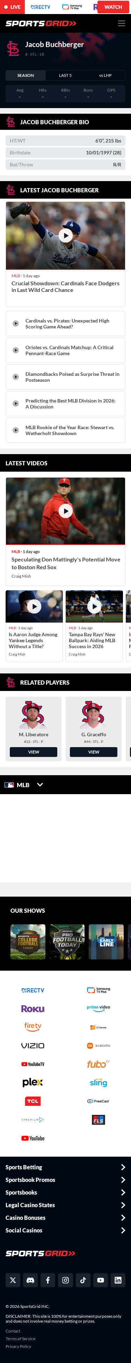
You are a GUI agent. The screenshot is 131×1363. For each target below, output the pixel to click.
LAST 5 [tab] (65, 75)
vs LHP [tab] (105, 75)
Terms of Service (20, 1338)
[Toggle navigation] (121, 23)
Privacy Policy (18, 1346)
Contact (13, 1331)
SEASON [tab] (25, 75)
